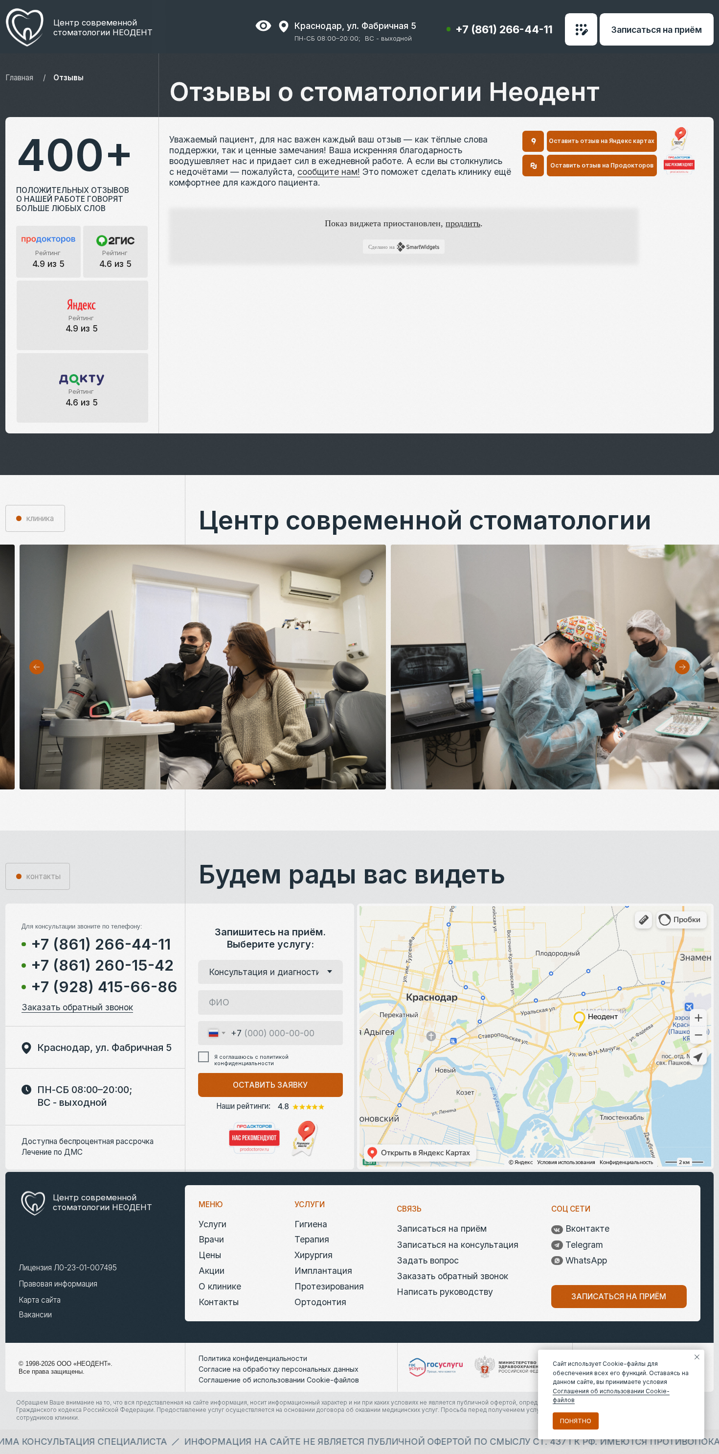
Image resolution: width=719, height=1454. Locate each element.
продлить (463, 223)
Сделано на (381, 247)
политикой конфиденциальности (251, 1060)
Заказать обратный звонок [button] (77, 1007)
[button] (581, 29)
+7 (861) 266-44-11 (504, 29)
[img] (679, 165)
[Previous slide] (36, 667)
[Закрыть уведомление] (697, 1357)
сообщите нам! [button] (328, 172)
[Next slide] (682, 667)
